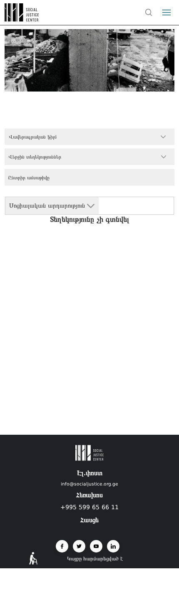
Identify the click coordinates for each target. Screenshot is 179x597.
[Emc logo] (22, 19)
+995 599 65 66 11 (89, 507)
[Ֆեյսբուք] (62, 546)
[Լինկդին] (113, 546)
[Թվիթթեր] (79, 546)
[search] (148, 12)
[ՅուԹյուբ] (96, 546)
